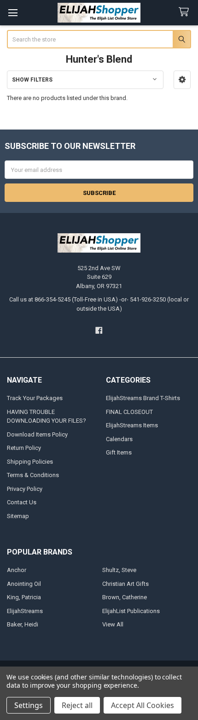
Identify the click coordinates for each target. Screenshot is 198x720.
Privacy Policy (24, 488)
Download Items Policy (37, 434)
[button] (182, 80)
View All (112, 624)
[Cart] (185, 12)
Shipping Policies (30, 461)
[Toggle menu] (12, 12)
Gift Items (119, 452)
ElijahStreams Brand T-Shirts (143, 398)
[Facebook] (98, 330)
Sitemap (18, 516)
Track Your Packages (35, 398)
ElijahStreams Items (132, 425)
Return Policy (24, 447)
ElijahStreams (25, 611)
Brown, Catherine (124, 597)
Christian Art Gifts (125, 583)
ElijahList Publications (131, 611)
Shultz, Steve (119, 570)
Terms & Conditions (33, 475)
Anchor (16, 570)
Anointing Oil (24, 583)
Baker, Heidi (22, 624)
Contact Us (21, 502)
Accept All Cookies (142, 705)
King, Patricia (24, 597)
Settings (28, 705)
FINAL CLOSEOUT (129, 411)
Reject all (77, 705)
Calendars (119, 439)
